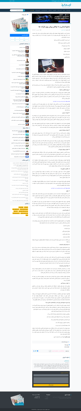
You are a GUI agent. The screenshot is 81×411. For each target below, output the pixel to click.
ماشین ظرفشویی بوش (16, 209)
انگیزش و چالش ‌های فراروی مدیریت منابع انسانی (58, 188)
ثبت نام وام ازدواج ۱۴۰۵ (16, 213)
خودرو (24, 40)
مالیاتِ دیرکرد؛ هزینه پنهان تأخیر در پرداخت (22, 188)
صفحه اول (68, 10)
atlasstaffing (64, 342)
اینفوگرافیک (46, 398)
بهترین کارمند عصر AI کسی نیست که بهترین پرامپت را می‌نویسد (20, 181)
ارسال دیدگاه (51, 385)
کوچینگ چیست (21, 207)
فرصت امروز (63, 30)
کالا (14, 40)
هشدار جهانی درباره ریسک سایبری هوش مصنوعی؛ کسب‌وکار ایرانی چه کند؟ (21, 175)
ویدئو (47, 397)
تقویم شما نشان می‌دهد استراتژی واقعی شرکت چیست (20, 200)
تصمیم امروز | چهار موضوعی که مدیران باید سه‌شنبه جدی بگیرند (20, 186)
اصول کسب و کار (67, 346)
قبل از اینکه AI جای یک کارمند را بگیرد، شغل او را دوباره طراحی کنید (20, 195)
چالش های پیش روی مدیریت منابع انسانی (59, 101)
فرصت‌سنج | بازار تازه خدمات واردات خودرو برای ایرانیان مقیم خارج (20, 178)
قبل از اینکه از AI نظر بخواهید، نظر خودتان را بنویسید (20, 163)
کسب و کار (60, 10)
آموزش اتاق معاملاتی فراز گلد (24, 209)
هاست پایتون (16, 211)
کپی (50, 351)
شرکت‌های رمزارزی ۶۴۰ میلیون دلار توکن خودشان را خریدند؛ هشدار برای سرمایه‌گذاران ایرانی (20, 165)
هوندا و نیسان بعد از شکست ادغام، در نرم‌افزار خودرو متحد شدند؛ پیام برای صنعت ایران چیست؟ (19, 168)
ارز (24, 38)
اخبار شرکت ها (44, 10)
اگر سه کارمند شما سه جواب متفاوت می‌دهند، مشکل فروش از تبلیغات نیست (19, 172)
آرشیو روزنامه (37, 10)
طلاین (27, 215)
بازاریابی (54, 10)
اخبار (64, 10)
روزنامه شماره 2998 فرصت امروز (23, 192)
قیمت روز (32, 10)
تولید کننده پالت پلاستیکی (24, 213)
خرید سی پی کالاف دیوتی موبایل (23, 211)
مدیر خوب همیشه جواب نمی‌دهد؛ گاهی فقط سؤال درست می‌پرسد (19, 198)
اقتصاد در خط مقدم (25, 190)
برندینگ (50, 10)
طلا (14, 38)
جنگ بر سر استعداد (25, 183)
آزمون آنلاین (26, 207)
